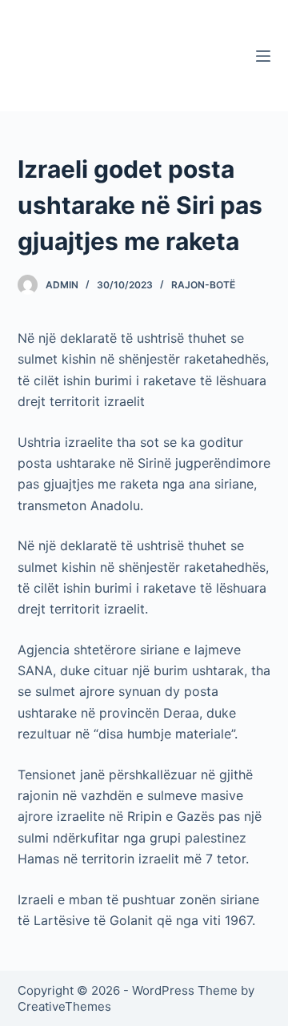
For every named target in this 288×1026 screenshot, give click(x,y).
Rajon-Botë (203, 285)
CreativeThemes (64, 1006)
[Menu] (263, 56)
